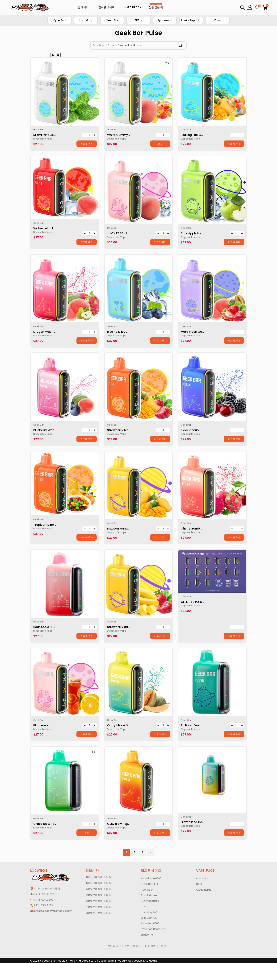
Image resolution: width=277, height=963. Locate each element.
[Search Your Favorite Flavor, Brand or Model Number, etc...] (180, 45)
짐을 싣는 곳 (156, 6)
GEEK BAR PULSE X (193, 602)
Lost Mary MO (149, 912)
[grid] (52, 55)
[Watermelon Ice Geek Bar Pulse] (65, 187)
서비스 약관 (114, 945)
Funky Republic (150, 901)
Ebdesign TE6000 (151, 878)
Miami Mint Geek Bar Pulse (52, 135)
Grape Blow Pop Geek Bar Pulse (56, 824)
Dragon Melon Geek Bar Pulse (54, 332)
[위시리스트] (69, 93)
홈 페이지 (83, 7)
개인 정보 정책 (133, 945)
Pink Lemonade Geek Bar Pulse (55, 725)
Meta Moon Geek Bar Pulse (200, 332)
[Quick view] (61, 93)
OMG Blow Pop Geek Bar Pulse (129, 824)
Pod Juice (202, 878)
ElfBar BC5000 (149, 884)
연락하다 (164, 945)
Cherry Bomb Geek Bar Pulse (201, 528)
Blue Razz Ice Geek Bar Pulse (127, 332)
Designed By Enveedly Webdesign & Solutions (128, 960)
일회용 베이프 (106, 7)
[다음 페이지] (150, 852)
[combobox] (138, 45)
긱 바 (144, 906)
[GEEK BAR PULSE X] (212, 571)
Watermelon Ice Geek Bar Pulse (56, 228)
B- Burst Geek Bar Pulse (198, 725)
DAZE (199, 884)
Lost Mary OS (149, 917)
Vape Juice (132, 7)
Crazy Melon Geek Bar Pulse (127, 725)
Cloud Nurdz (203, 889)
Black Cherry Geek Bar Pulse (201, 430)
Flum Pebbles (149, 895)
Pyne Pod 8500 (150, 923)
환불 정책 (150, 945)
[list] (58, 55)
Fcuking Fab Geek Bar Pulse (200, 135)
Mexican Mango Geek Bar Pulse (129, 528)
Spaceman (147, 934)
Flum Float (147, 889)
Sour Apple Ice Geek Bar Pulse (202, 233)
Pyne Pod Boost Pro (153, 929)
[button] (242, 7)
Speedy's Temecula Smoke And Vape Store (68, 960)
